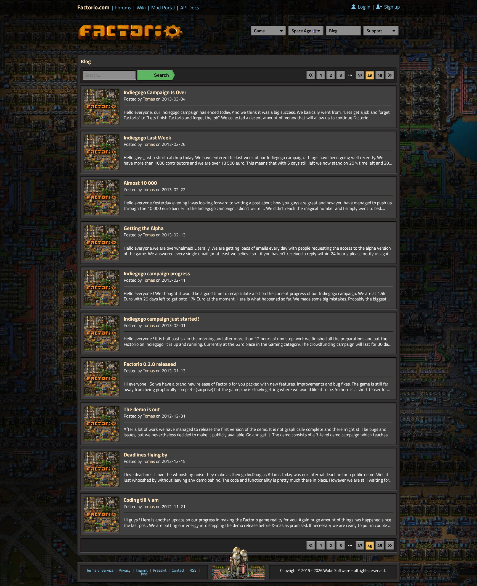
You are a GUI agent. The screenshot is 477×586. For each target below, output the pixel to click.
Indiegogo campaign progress (157, 273)
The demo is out (142, 409)
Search (161, 75)
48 (369, 75)
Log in (363, 6)
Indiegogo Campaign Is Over (155, 92)
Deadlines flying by (145, 454)
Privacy (125, 570)
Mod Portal (163, 7)
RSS (193, 570)
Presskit (159, 570)
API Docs (189, 7)
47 (359, 75)
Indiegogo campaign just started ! (161, 319)
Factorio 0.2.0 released (150, 364)
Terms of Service (99, 570)
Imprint (142, 570)
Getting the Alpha (144, 228)
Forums (123, 7)
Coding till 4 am (141, 500)
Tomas (149, 99)
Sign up (391, 6)
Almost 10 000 (140, 183)
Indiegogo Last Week (147, 137)
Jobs (144, 574)
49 (379, 75)
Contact (178, 570)
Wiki (141, 7)
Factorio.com (93, 7)
